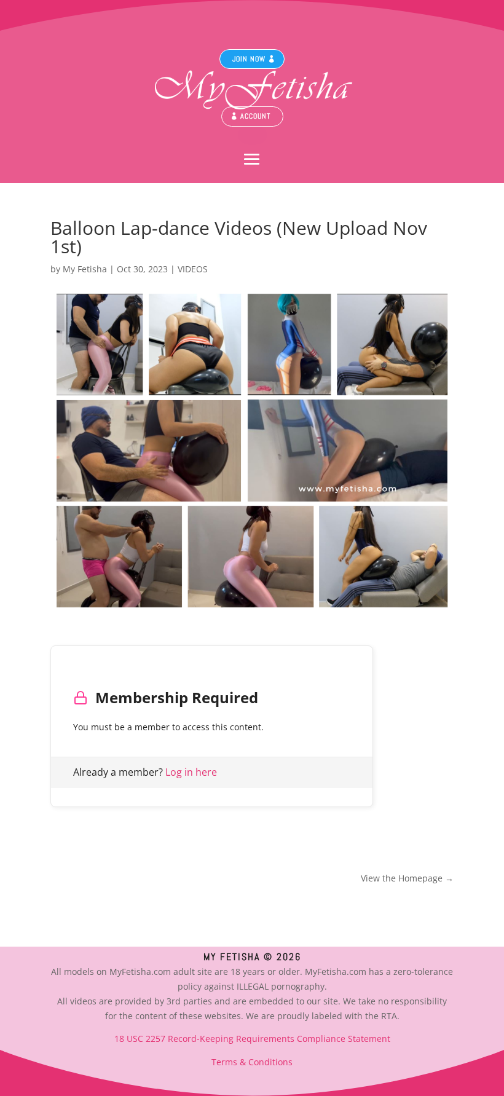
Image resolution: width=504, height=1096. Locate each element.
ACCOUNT (255, 116)
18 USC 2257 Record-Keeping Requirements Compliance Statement (252, 1038)
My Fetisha (85, 269)
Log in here (191, 772)
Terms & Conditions (252, 1062)
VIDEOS (193, 269)
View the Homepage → (407, 878)
